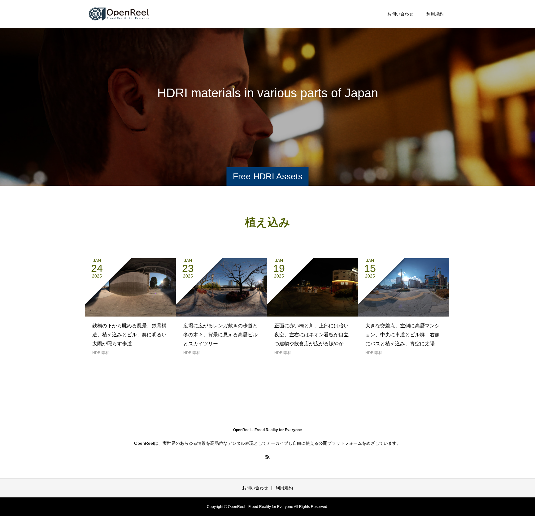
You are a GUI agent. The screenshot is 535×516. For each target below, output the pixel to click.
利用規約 (435, 13)
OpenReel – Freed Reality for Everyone (267, 430)
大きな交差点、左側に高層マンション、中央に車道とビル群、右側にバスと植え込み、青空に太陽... (402, 334)
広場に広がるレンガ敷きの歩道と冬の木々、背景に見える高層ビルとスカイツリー (220, 334)
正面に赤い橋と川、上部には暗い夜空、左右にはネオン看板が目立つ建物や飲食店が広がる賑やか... (311, 334)
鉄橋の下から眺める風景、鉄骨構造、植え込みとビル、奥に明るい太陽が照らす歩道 (129, 334)
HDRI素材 (100, 353)
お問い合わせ (400, 13)
